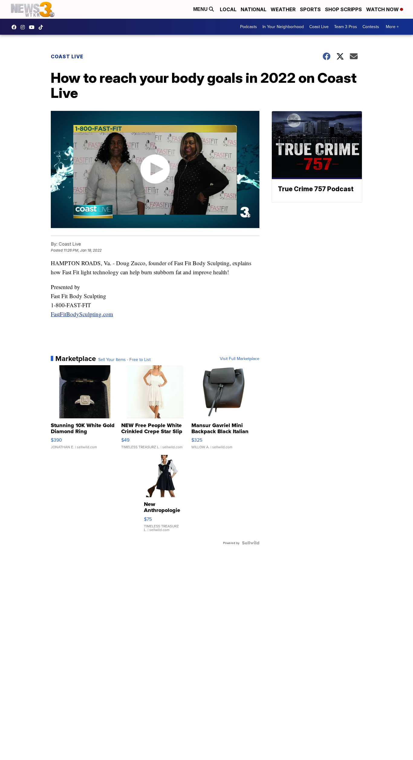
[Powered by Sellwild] (250, 543)
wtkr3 (24, 27)
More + (392, 27)
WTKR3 (15, 27)
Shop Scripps (343, 9)
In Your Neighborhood (283, 27)
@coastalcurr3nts (42, 27)
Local (228, 9)
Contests (371, 27)
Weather (283, 9)
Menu (201, 9)
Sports (310, 9)
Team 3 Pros (345, 27)
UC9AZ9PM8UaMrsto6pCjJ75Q (33, 27)
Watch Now (383, 9)
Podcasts (248, 27)
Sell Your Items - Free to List (124, 359)
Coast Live (319, 27)
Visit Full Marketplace (239, 358)
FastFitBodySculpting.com (82, 314)
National (253, 9)
